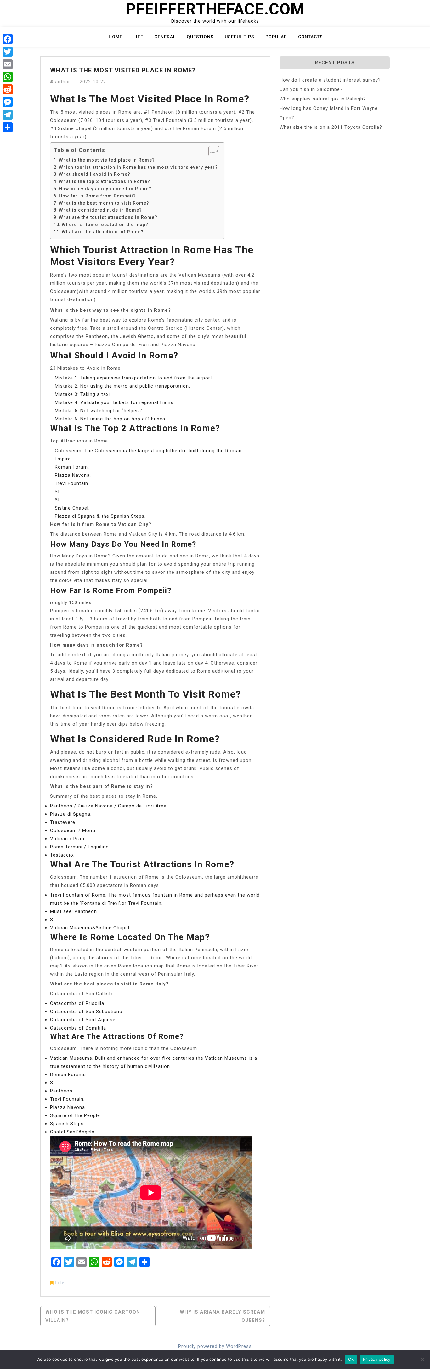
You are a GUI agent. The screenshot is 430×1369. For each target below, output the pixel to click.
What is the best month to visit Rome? (104, 203)
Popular (276, 36)
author (62, 81)
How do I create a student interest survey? (330, 80)
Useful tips (239, 36)
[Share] (7, 127)
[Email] (7, 64)
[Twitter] (7, 51)
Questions (200, 36)
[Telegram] (7, 114)
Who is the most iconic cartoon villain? (92, 1316)
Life (138, 36)
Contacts (310, 36)
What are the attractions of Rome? (103, 231)
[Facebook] (7, 39)
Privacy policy (377, 1359)
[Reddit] (7, 89)
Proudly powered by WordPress (215, 1346)
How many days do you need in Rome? (105, 188)
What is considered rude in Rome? (100, 210)
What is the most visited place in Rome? (107, 160)
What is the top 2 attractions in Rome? (104, 181)
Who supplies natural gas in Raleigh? (323, 99)
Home (115, 36)
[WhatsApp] (7, 77)
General (165, 36)
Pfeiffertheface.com (215, 9)
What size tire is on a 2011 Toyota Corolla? (331, 127)
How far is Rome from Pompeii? (97, 195)
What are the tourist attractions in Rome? (108, 217)
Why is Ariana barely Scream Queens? (222, 1316)
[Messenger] (7, 102)
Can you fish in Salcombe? (311, 89)
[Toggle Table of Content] (211, 151)
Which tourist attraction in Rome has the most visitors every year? (138, 167)
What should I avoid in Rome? (94, 174)
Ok (351, 1359)
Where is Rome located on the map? (105, 224)
